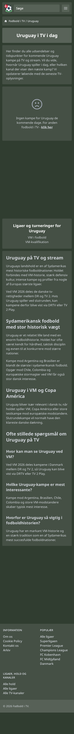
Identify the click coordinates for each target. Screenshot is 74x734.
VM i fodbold (37, 237)
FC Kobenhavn (50, 655)
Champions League (54, 650)
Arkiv (6, 650)
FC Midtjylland (50, 659)
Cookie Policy (12, 641)
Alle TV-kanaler (13, 693)
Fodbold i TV (17, 21)
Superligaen (48, 641)
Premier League (51, 646)
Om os (8, 636)
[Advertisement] (37, 179)
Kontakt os (11, 646)
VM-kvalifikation (37, 242)
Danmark (47, 664)
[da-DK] (8, 8)
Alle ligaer (47, 636)
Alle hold (9, 684)
